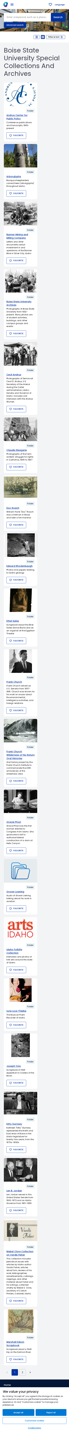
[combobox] (27, 17)
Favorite (18, 135)
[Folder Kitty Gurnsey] (20, 1103)
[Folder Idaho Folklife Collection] (20, 929)
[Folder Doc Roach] (20, 487)
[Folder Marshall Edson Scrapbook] (20, 1321)
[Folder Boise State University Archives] (20, 281)
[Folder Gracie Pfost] (20, 801)
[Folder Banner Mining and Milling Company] (20, 213)
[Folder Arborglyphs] (20, 156)
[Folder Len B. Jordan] (20, 1170)
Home (7, 1385)
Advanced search (15, 25)
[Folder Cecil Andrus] (20, 354)
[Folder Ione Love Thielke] (20, 990)
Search (58, 17)
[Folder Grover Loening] (20, 871)
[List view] (37, 37)
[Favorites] (50, 4)
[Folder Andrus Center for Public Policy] (20, 94)
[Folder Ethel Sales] (20, 600)
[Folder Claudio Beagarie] (20, 429)
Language (60, 4)
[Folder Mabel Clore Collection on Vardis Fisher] (20, 1231)
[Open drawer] (12, 4)
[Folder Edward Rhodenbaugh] (20, 545)
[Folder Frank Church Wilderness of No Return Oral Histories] (20, 731)
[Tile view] (43, 37)
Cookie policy (34, 1428)
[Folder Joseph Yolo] (20, 1045)
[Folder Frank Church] (20, 661)
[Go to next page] (30, 1372)
